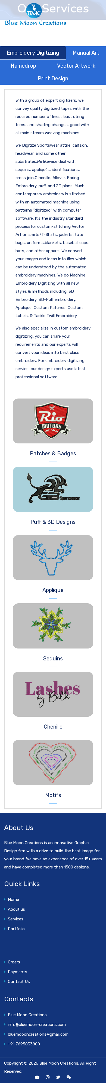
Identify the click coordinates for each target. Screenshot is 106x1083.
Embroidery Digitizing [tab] (33, 53)
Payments (16, 971)
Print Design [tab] (53, 78)
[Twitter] (58, 1077)
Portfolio (15, 928)
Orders (13, 962)
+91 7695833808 (23, 1044)
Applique (53, 590)
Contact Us (18, 981)
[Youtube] (37, 1077)
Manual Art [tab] (86, 53)
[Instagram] (48, 1077)
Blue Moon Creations (26, 1014)
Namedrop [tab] (23, 65)
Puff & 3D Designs (53, 522)
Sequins (53, 658)
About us (15, 909)
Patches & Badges (53, 453)
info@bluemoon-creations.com (36, 1024)
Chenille (53, 726)
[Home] (35, 14)
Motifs (53, 795)
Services (14, 919)
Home (12, 899)
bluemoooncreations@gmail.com (37, 1034)
